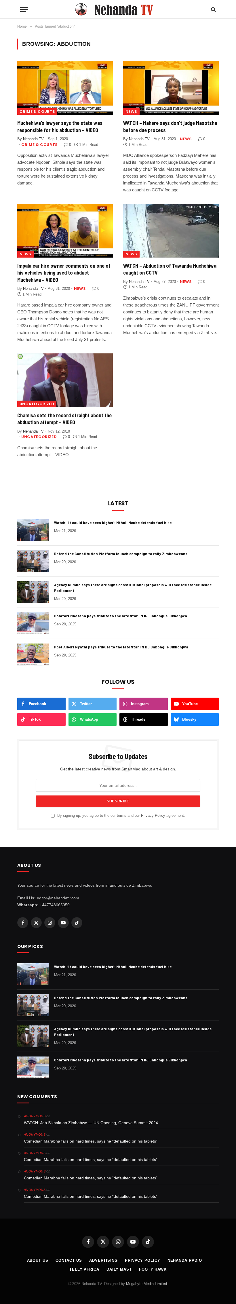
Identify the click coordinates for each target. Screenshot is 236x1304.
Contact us (69, 1260)
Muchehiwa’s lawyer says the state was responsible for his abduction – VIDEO (59, 126)
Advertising (103, 1260)
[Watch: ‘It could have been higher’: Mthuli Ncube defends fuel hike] (33, 530)
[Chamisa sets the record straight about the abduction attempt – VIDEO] (65, 380)
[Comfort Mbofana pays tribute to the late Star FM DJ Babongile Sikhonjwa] (33, 623)
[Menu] (24, 9)
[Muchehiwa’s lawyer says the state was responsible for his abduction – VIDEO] (65, 88)
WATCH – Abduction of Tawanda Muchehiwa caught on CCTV (169, 269)
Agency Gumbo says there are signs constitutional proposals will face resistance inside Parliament (133, 587)
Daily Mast (119, 1269)
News (131, 111)
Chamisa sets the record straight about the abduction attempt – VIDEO (64, 418)
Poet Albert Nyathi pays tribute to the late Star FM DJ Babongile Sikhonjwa (121, 646)
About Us (37, 1260)
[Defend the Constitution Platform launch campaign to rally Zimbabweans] (33, 561)
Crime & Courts (37, 111)
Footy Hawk (153, 1269)
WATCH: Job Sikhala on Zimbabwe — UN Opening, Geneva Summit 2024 (91, 1122)
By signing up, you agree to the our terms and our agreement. (120, 816)
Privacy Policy (153, 816)
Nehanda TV (33, 139)
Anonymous (34, 1116)
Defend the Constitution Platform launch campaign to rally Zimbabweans (120, 553)
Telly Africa (84, 1269)
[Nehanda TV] (118, 9)
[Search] (213, 9)
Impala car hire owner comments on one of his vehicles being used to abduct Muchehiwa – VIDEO (64, 272)
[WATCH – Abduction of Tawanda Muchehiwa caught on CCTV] (171, 231)
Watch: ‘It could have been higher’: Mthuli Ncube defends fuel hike (113, 522)
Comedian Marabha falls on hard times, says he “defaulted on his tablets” (90, 1141)
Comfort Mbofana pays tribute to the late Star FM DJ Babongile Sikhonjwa (120, 615)
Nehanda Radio (185, 1260)
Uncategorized (37, 404)
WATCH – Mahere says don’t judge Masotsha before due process (170, 126)
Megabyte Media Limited (146, 1284)
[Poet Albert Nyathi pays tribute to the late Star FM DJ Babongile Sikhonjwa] (33, 654)
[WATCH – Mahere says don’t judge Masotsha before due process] (171, 88)
